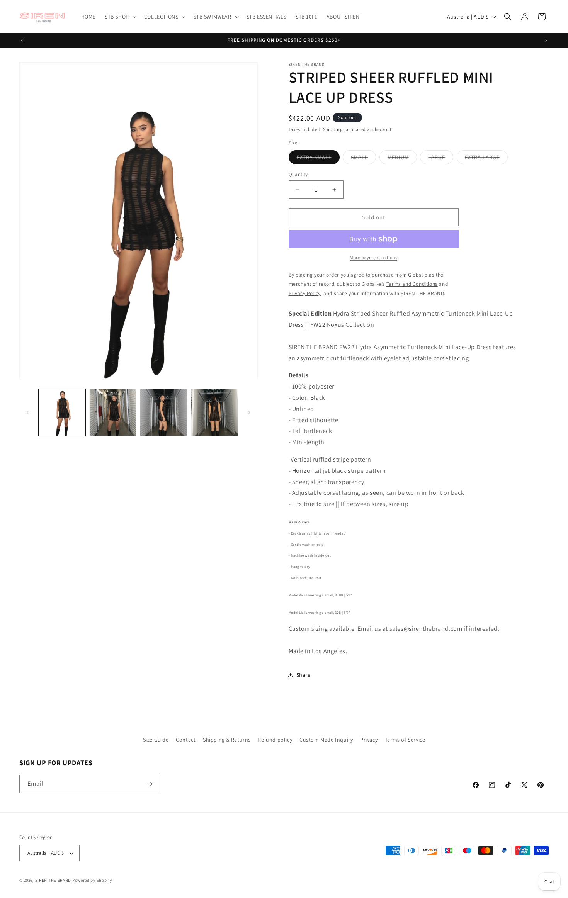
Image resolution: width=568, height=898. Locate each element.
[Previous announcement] (22, 40)
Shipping (333, 129)
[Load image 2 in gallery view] (112, 412)
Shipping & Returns (227, 739)
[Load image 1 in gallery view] (61, 412)
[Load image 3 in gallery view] (163, 412)
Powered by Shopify (92, 880)
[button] (119, 16)
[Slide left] (27, 412)
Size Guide (156, 739)
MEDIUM (402, 158)
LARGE (440, 158)
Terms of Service (405, 739)
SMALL (363, 158)
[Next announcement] (545, 40)
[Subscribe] (149, 784)
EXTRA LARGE (486, 158)
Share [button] (303, 674)
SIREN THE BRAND (53, 880)
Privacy (369, 739)
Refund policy (275, 739)
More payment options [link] (373, 257)
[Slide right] (249, 412)
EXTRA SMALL (318, 158)
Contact (186, 739)
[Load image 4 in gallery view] (214, 412)
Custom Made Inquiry (326, 739)
